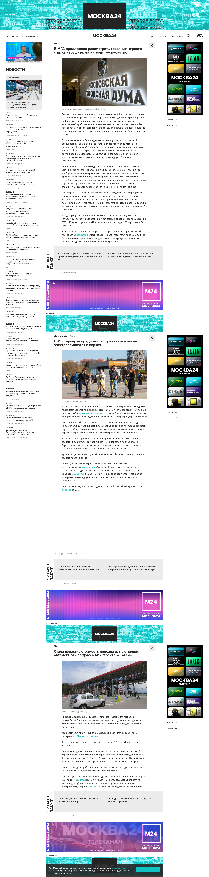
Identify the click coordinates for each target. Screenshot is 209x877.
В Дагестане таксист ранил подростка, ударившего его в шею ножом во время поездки (23, 287)
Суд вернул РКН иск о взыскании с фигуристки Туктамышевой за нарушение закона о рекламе (20, 261)
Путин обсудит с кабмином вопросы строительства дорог (78, 800)
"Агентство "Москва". (88, 736)
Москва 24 (104, 36)
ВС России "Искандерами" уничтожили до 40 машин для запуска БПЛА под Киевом (23, 379)
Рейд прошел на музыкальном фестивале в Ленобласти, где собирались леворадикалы (19, 210)
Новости (15, 69)
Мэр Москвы (13, 77)
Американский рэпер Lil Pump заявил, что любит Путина (22, 116)
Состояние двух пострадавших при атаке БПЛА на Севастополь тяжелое (22, 339)
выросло (66, 490)
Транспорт (74, 43)
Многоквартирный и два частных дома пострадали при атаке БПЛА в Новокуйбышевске (23, 158)
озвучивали (88, 467)
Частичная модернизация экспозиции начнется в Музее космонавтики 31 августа (22, 393)
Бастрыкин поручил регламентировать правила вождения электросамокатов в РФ (80, 256)
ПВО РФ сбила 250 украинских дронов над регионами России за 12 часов (22, 236)
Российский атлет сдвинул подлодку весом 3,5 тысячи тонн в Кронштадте (22, 224)
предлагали (81, 235)
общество (15, 149)
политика (9, 121)
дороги (74, 815)
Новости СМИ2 (52, 313)
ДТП (20, 135)
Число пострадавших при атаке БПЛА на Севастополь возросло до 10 (22, 419)
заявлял (81, 780)
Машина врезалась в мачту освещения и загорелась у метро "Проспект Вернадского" (23, 129)
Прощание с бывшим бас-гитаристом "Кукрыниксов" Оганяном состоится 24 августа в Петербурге (23, 352)
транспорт (10, 308)
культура (15, 399)
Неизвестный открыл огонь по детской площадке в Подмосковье (23, 248)
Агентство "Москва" (93, 413)
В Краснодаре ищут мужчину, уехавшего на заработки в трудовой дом (23, 327)
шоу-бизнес (18, 121)
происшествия (11, 135)
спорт (8, 149)
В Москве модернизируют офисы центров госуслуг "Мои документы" (21, 315)
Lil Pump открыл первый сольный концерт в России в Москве (20, 171)
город (25, 135)
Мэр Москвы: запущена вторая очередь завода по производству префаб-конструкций (22, 104)
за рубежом (22, 279)
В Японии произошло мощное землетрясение (19, 274)
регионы (21, 164)
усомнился (79, 474)
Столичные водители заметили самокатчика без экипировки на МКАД (79, 568)
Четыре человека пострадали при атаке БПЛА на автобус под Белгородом (23, 406)
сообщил (95, 786)
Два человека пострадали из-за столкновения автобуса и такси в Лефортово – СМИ (20, 196)
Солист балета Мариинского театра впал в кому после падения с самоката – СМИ (132, 255)
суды (8, 438)
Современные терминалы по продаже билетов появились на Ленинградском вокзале (22, 302)
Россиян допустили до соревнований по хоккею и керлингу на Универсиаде (23, 366)
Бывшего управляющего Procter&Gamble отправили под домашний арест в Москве (20, 432)
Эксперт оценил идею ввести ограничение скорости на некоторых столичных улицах (132, 568)
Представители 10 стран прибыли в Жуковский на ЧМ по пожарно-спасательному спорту (21, 143)
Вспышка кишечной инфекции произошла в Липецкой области (20, 183)
